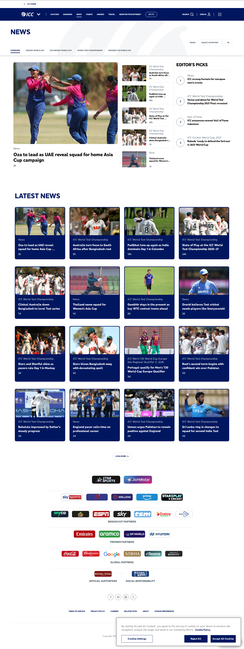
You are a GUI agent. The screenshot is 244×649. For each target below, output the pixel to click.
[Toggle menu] (220, 14)
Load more (120, 456)
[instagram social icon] (126, 597)
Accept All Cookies (223, 638)
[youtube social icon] (118, 597)
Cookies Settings (137, 638)
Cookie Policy (202, 629)
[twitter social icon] (133, 597)
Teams (193, 42)
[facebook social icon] (111, 597)
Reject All (196, 638)
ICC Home (31, 4)
